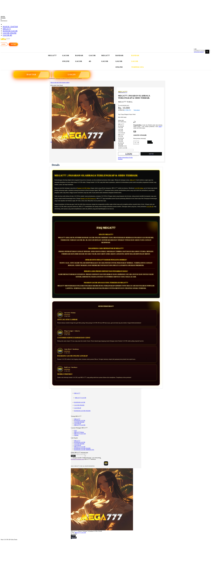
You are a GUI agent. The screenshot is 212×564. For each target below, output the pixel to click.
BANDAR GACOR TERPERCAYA (84, 449)
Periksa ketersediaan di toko (125, 157)
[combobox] (202, 50)
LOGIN (72, 74)
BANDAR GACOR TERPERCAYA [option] (122, 144)
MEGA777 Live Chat (80, 433)
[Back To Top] (71, 538)
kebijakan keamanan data (77, 459)
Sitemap (76, 435)
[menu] (96, 61)
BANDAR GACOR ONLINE (82, 410)
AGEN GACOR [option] (122, 148)
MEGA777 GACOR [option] (121, 135)
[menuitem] (52, 55)
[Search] (207, 52)
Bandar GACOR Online (83, 188)
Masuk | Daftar (10, 27)
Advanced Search (199, 52)
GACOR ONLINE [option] (120, 130)
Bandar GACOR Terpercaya (88, 198)
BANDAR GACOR (10, 31)
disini (160, 126)
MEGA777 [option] (121, 124)
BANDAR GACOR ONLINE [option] (121, 139)
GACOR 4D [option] (121, 133)
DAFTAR (31, 74)
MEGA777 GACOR (80, 397)
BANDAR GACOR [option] (121, 126)
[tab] (55, 165)
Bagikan (120, 159)
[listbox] (125, 136)
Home (49, 78)
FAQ (75, 430)
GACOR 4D (7, 35)
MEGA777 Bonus (79, 432)
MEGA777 (7, 29)
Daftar (13, 44)
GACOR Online (139, 188)
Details (56, 164)
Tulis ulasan (137, 110)
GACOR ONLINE (9, 33)
